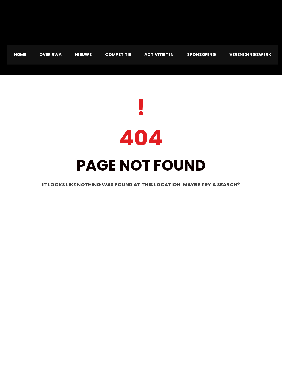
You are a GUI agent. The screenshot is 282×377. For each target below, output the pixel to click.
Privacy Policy (17, 356)
